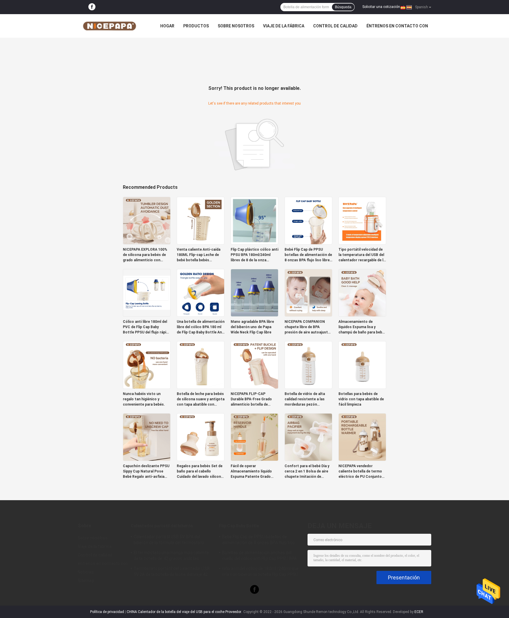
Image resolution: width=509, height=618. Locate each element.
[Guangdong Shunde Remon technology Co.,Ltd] (110, 26)
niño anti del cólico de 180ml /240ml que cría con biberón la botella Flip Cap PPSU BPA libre (260, 572)
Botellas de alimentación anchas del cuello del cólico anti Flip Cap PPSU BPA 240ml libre (259, 556)
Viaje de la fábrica (283, 26)
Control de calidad (335, 26)
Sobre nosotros (236, 26)
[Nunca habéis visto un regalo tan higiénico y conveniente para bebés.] (146, 365)
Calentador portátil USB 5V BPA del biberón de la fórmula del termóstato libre (169, 540)
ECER (418, 612)
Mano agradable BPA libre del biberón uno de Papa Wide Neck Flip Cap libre (252, 327)
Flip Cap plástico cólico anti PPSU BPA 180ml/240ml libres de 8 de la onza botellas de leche (254, 255)
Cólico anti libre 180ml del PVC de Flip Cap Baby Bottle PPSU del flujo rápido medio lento (147, 327)
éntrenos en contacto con (397, 26)
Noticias (86, 572)
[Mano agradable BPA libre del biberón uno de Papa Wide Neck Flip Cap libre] (254, 292)
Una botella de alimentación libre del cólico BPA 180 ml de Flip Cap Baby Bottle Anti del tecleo (200, 327)
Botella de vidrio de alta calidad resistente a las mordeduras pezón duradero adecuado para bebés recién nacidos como (308, 399)
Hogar (167, 26)
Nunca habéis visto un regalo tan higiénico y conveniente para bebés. (144, 399)
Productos (196, 26)
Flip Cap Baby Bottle (239, 525)
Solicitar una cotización (381, 7)
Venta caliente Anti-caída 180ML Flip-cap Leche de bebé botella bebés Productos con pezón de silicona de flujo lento (198, 255)
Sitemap (86, 580)
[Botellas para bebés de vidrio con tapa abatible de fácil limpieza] (362, 365)
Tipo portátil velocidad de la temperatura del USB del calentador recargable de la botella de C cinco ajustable (362, 255)
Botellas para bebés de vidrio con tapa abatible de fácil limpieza (361, 399)
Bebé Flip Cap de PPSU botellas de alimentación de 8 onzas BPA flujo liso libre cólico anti (308, 255)
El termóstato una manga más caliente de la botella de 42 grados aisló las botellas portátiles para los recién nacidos (171, 556)
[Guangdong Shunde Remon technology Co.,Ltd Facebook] (92, 7)
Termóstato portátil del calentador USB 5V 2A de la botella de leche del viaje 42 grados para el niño (172, 572)
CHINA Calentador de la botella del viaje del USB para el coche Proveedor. (185, 612)
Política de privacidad (107, 612)
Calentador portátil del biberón (162, 525)
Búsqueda (343, 7)
